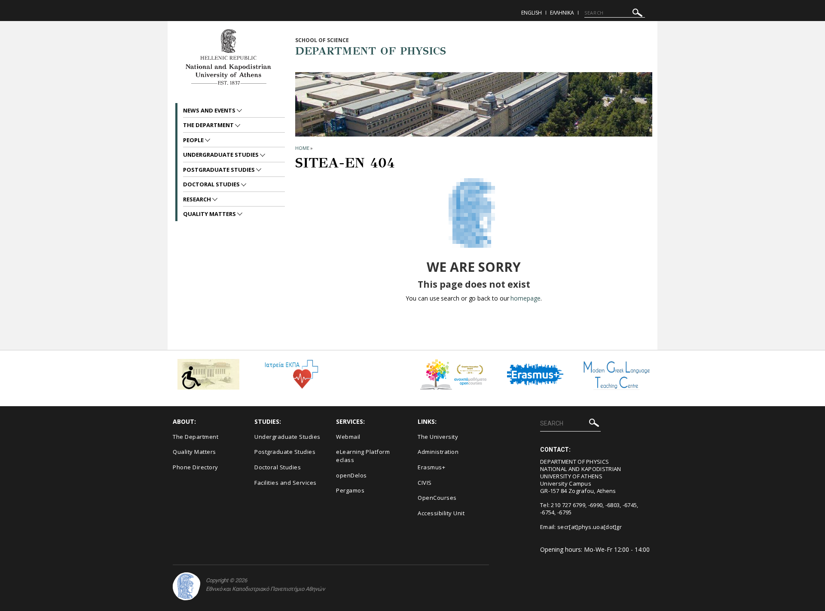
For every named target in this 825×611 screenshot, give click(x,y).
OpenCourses (437, 498)
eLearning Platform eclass (363, 456)
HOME (302, 148)
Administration (438, 452)
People (194, 140)
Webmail (348, 437)
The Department (209, 125)
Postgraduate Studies (219, 169)
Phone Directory (195, 467)
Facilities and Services (285, 482)
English (531, 12)
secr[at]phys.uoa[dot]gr (589, 527)
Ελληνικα (562, 12)
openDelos (351, 475)
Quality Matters (210, 214)
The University (438, 437)
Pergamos (350, 490)
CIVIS (425, 482)
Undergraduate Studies (221, 154)
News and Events (210, 110)
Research (197, 199)
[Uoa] (186, 586)
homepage (525, 298)
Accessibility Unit (441, 513)
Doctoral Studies (212, 184)
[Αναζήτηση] (637, 14)
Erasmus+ (431, 467)
